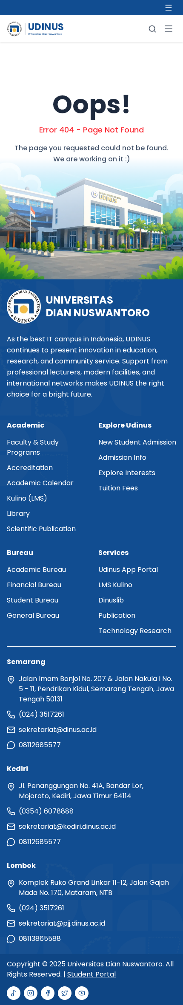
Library (18, 513)
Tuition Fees (118, 488)
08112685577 (40, 745)
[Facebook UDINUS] (47, 993)
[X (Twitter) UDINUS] (64, 993)
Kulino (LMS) (27, 498)
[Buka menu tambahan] (168, 7)
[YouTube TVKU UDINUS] (82, 993)
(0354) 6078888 (46, 811)
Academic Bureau (36, 569)
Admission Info (122, 457)
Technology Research (135, 631)
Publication (116, 615)
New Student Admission (137, 442)
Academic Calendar (40, 483)
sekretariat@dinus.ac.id (58, 730)
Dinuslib (111, 600)
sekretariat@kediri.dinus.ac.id (67, 826)
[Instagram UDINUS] (30, 993)
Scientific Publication (41, 529)
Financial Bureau (34, 585)
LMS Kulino (115, 585)
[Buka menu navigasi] (168, 29)
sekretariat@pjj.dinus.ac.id (62, 923)
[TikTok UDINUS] (13, 993)
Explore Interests (126, 473)
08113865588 (40, 938)
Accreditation (30, 468)
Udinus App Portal (128, 569)
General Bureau (33, 615)
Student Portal (91, 974)
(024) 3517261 (41, 714)
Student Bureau (32, 600)
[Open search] (152, 29)
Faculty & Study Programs (33, 447)
